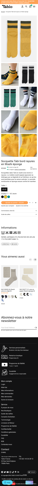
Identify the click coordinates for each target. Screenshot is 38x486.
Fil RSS (25, 475)
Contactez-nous (6, 444)
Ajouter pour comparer (7, 206)
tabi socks (14, 244)
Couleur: (9, 193)
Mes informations (7, 390)
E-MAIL (3, 452)
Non (13, 484)
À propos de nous (7, 407)
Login (3, 384)
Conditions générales (8, 432)
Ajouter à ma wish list (22, 206)
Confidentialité (6, 429)
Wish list (4, 387)
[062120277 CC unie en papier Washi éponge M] (28, 276)
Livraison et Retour (7, 423)
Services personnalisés (17, 348)
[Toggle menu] (34, 6)
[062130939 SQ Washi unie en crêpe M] (9, 276)
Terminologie (5, 420)
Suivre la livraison (7, 400)
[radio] (2, 197)
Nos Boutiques (6, 411)
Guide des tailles (7, 414)
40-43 (4, 189)
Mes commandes (7, 393)
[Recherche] (26, 6)
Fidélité (29, 482)
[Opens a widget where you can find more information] (7, 482)
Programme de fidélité (17, 363)
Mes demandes (6, 397)
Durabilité (4, 435)
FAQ (2, 438)
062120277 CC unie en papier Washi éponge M (27, 290)
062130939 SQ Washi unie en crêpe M (8, 290)
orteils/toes (5, 244)
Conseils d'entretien (8, 417)
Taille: (3, 185)
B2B (2, 441)
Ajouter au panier (14, 203)
